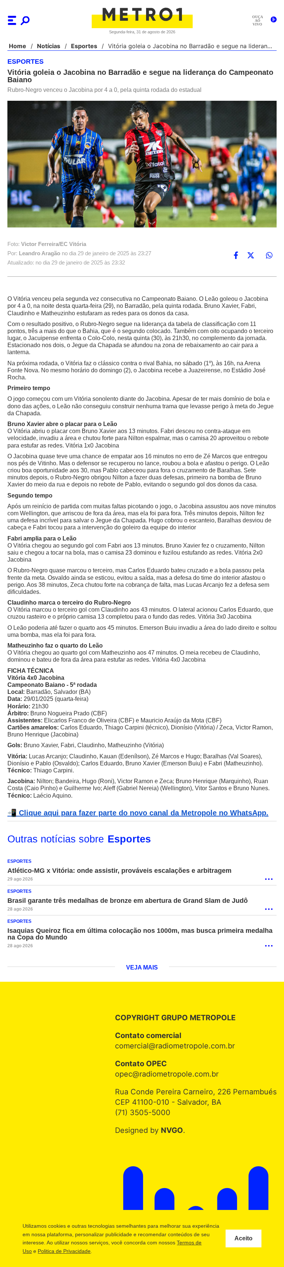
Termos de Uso (58, 1251)
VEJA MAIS (142, 968)
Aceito (243, 1238)
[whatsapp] (269, 255)
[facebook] (236, 255)
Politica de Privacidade (108, 1251)
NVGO (174, 1130)
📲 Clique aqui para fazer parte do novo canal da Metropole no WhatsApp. (133, 813)
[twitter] (250, 255)
